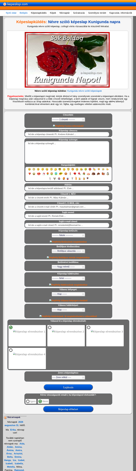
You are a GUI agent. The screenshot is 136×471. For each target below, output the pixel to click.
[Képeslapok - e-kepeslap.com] (15, 9)
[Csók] (38, 175)
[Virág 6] (70, 175)
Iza (14, 460)
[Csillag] (103, 170)
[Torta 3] (98, 175)
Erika (13, 430)
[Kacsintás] (42, 170)
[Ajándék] (59, 180)
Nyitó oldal (11, 13)
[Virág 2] (52, 175)
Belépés (24, 13)
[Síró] (55, 170)
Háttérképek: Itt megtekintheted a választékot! (74, 316)
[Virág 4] (60, 175)
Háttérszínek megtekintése (73, 285)
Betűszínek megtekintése (74, 242)
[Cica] (50, 180)
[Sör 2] (84, 180)
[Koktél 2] (76, 180)
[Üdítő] (68, 180)
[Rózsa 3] (84, 175)
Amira (18, 450)
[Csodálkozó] (51, 170)
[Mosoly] (29, 170)
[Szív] (29, 175)
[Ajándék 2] (63, 180)
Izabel (20, 460)
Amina (18, 447)
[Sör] (80, 180)
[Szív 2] (34, 175)
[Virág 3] (56, 175)
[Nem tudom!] (77, 170)
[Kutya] (55, 180)
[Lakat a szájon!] (81, 170)
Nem (45, 401)
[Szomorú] (38, 170)
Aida (22, 443)
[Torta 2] (93, 175)
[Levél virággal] (44, 175)
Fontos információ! (74, 126)
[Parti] (94, 170)
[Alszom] (64, 170)
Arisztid (17, 453)
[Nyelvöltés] (47, 170)
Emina (17, 457)
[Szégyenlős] (73, 170)
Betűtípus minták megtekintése (74, 257)
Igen (33, 401)
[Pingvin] (107, 175)
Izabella (18, 463)
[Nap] (99, 170)
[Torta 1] (88, 175)
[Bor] (87, 180)
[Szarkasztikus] (68, 170)
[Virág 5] (66, 175)
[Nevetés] (34, 170)
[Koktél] (72, 180)
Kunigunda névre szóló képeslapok (84, 91)
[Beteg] (86, 170)
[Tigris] (103, 175)
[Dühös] (90, 170)
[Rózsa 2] (79, 175)
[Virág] (47, 175)
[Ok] (107, 170)
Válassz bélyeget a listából (73, 300)
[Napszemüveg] (60, 170)
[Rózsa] (75, 175)
